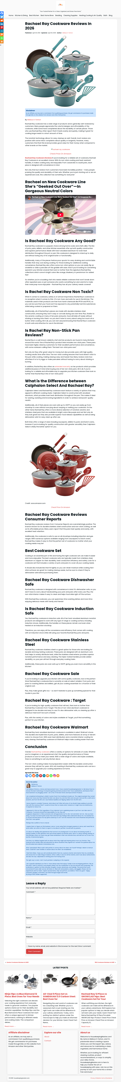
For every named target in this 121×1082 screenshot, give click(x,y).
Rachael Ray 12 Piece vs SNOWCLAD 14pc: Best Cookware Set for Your (94, 996)
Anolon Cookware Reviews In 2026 (18, 962)
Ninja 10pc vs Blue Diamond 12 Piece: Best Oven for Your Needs (22, 995)
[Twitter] (30, 775)
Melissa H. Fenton (67, 33)
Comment (30, 892)
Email (28, 927)
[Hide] (0, 45)
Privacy (93, 1078)
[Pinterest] (40, 775)
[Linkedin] (37, 775)
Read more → (10, 1026)
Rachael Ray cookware (40, 752)
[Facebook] (26, 775)
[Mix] (47, 775)
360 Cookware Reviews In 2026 (104, 962)
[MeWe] (44, 775)
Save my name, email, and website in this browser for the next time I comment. (59, 946)
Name (29, 918)
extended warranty (63, 366)
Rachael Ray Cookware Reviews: (38, 158)
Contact (47, 1041)
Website (29, 937)
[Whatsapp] (51, 775)
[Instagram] (54, 775)
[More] (57, 775)
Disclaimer (109, 1078)
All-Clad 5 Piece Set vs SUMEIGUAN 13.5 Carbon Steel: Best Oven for (59, 996)
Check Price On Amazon (60, 153)
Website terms (100, 1078)
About (46, 1036)
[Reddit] (33, 775)
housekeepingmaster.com (21, 1078)
